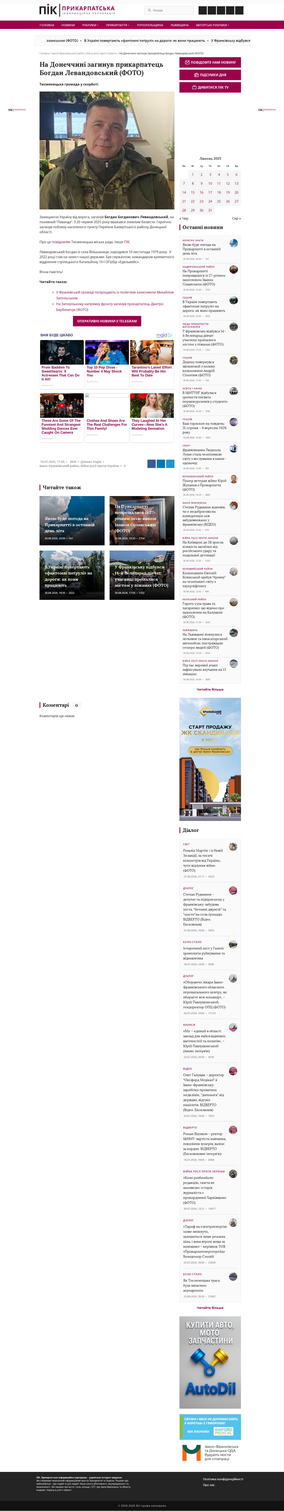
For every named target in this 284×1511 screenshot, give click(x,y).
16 (201, 192)
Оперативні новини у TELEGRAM (107, 321)
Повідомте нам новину (213, 62)
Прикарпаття (117, 25)
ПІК (127, 242)
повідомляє (61, 242)
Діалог (191, 830)
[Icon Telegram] (230, 10)
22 (193, 201)
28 (184, 210)
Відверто (190, 1127)
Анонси (189, 1025)
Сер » (236, 218)
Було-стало (192, 942)
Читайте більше (210, 689)
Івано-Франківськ (194, 502)
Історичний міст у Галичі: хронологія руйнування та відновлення (204, 953)
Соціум (187, 297)
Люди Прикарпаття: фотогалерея (196, 325)
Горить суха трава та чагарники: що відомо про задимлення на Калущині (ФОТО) (203, 610)
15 (193, 192)
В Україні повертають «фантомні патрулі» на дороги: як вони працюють (107, 40)
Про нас (209, 1485)
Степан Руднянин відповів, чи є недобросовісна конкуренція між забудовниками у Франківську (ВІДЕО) (204, 515)
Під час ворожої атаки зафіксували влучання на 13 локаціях (204, 669)
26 (228, 201)
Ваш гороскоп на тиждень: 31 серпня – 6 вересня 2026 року (204, 428)
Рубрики (89, 25)
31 (210, 210)
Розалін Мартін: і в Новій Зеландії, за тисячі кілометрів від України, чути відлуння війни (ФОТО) (203, 860)
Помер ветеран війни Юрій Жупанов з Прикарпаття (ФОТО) (204, 485)
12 (228, 183)
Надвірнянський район (199, 266)
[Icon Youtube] (239, 10)
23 (201, 201)
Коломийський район (198, 568)
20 (236, 192)
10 (210, 183)
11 (219, 183)
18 (219, 192)
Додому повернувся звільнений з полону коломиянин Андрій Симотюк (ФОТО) (199, 368)
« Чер (183, 218)
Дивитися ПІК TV (213, 87)
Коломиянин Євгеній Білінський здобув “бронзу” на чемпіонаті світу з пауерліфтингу (204, 579)
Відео (187, 1068)
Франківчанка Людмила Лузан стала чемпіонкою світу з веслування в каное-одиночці (204, 456)
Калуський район (194, 599)
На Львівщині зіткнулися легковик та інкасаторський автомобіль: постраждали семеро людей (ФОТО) (205, 640)
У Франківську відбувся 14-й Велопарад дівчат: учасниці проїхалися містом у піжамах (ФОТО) (204, 337)
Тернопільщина (150, 25)
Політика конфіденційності (223, 1479)
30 (201, 210)
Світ (186, 844)
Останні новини (203, 227)
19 (228, 192)
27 (236, 201)
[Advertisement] (100, 652)
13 (236, 183)
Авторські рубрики (212, 25)
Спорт (186, 445)
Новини (68, 25)
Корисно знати (193, 240)
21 (184, 201)
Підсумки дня (213, 75)
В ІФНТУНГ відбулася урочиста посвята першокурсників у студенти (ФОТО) (205, 399)
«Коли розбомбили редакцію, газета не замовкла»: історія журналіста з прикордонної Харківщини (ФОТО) (204, 1190)
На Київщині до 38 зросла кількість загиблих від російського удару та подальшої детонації (203, 548)
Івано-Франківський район (68, 53)
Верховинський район (198, 476)
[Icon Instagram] (212, 10)
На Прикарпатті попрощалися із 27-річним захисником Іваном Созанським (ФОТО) (135, 518)
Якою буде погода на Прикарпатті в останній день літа (70, 524)
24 (210, 201)
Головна (47, 25)
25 (219, 201)
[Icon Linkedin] (221, 10)
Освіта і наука (192, 388)
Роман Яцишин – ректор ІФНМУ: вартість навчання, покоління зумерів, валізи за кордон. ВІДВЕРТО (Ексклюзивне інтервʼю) (204, 1144)
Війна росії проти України (101, 53)
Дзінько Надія (91, 462)
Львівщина (179, 25)
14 (184, 192)
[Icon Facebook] (203, 10)
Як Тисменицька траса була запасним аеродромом (201, 1285)
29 (193, 210)
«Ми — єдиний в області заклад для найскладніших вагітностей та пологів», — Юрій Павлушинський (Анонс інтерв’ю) (204, 1041)
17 (210, 192)
